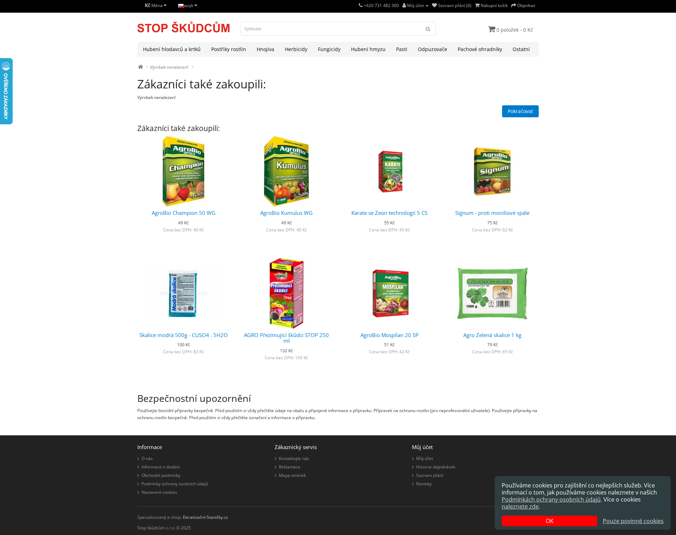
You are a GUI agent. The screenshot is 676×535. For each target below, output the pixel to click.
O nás (147, 458)
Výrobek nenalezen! (169, 67)
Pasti (401, 49)
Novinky (424, 484)
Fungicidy (329, 49)
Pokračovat (520, 111)
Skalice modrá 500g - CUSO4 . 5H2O (183, 334)
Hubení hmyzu (368, 49)
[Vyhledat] (428, 28)
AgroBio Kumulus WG (286, 212)
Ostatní (521, 49)
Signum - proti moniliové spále (492, 212)
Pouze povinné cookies (633, 520)
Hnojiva (265, 49)
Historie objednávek (435, 467)
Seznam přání (429, 475)
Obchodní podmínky (161, 475)
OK (549, 521)
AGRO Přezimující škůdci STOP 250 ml (286, 337)
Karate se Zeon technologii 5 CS (389, 212)
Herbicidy (296, 49)
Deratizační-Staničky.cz (205, 517)
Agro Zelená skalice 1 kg (492, 334)
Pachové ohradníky (480, 49)
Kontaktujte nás (294, 458)
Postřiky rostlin (228, 49)
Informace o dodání (161, 467)
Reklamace (289, 467)
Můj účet (424, 458)
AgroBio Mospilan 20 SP (390, 334)
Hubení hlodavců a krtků (172, 49)
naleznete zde (520, 506)
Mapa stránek (292, 475)
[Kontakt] (361, 5)
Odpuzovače (432, 49)
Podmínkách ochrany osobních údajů (551, 499)
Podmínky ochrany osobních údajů (175, 484)
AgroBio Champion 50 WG (183, 212)
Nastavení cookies (159, 492)
